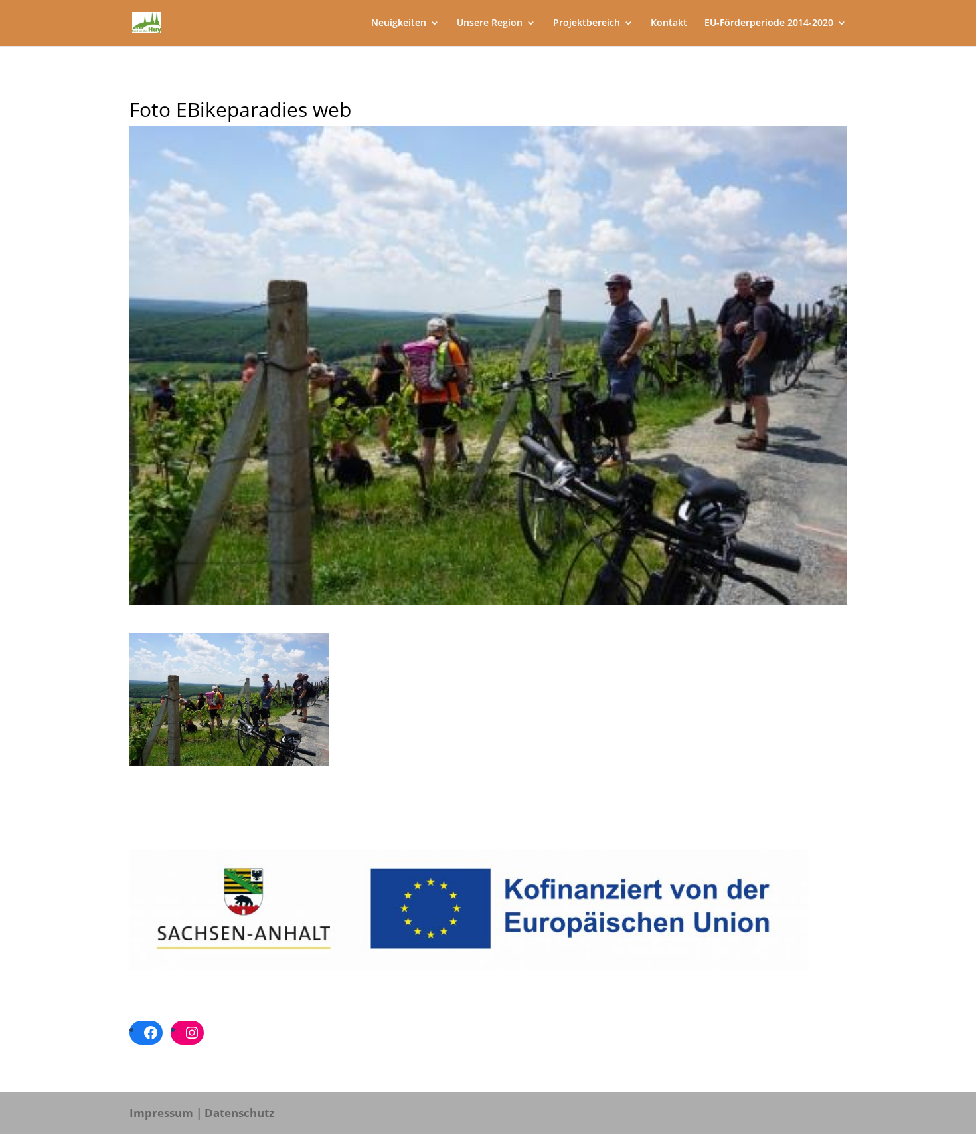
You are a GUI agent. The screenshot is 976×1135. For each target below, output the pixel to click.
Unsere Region (490, 23)
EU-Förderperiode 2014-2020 (768, 23)
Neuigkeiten (398, 23)
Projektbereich (586, 23)
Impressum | (165, 1112)
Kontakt (669, 23)
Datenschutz (239, 1112)
